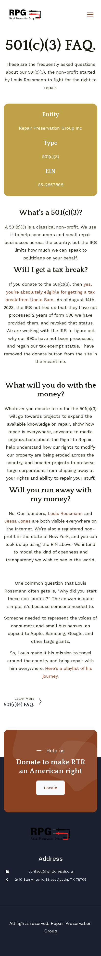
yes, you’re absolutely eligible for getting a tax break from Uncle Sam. (50, 292)
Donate (50, 787)
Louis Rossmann (65, 513)
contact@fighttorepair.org (50, 871)
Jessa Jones (17, 521)
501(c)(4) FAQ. (19, 704)
